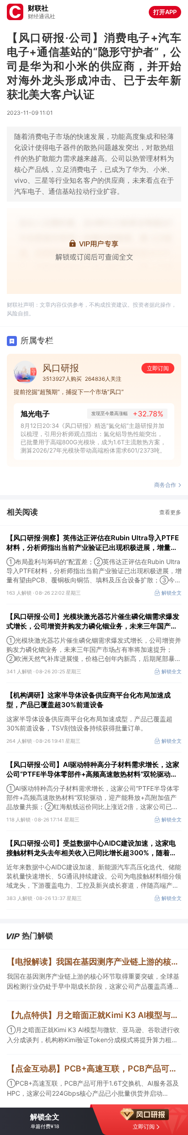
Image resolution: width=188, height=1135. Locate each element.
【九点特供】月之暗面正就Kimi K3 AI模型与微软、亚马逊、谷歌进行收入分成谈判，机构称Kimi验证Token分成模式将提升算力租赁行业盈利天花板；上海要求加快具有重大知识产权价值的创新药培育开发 (94, 1015)
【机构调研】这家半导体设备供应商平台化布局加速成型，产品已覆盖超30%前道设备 (88, 700)
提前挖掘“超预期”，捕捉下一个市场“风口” (69, 391)
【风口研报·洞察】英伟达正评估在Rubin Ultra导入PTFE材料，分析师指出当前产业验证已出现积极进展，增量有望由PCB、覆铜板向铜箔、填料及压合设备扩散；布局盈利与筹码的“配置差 (92, 542)
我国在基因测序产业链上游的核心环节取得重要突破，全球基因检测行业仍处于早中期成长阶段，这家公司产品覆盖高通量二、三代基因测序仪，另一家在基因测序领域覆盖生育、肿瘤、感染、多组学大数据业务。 (93, 981)
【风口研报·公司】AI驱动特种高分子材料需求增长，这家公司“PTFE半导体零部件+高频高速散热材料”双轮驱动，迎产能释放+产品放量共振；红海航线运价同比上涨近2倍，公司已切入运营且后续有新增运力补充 (92, 769)
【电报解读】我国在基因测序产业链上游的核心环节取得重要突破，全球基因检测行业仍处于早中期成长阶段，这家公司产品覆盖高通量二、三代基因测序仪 (94, 961)
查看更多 (170, 512)
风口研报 (60, 367)
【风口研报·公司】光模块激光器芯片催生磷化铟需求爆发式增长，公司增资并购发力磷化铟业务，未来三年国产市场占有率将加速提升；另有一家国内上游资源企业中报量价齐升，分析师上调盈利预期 (92, 621)
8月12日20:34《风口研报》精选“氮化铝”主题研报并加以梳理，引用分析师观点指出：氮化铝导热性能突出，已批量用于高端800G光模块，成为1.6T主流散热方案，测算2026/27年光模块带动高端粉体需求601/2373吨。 (93, 438)
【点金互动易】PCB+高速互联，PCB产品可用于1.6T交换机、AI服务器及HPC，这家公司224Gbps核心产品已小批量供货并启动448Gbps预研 (94, 1068)
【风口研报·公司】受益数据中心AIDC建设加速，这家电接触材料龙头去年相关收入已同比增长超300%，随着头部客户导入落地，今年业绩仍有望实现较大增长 (91, 848)
